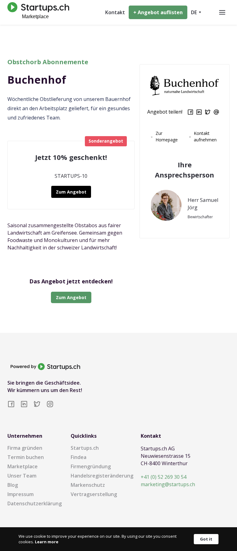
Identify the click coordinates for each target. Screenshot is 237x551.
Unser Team (21, 475)
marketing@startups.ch (168, 484)
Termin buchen (25, 457)
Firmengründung (91, 466)
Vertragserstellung (94, 494)
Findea (78, 457)
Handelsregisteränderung (102, 475)
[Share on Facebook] (190, 112)
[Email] (216, 112)
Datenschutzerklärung (34, 503)
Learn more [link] (46, 542)
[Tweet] (208, 112)
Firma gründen (24, 448)
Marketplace (22, 466)
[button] (196, 12)
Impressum (20, 494)
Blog (12, 485)
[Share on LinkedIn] (199, 112)
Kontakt (115, 12)
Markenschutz (88, 485)
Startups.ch (85, 448)
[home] (36, 12)
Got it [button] (206, 539)
